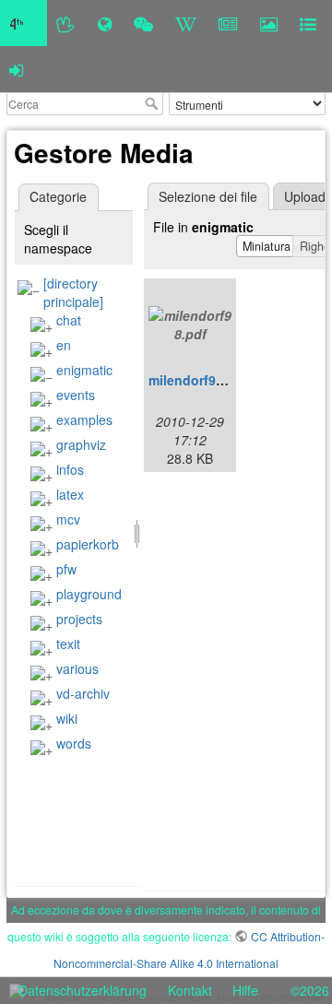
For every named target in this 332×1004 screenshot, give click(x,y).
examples (84, 419)
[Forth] (66, 23)
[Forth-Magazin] (228, 23)
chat (68, 320)
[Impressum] (308, 23)
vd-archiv (83, 693)
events (75, 394)
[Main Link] (23, 23)
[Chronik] (105, 23)
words (73, 743)
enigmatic (84, 369)
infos (70, 469)
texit (68, 643)
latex (70, 494)
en (63, 345)
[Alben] (269, 23)
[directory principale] (73, 292)
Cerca (153, 103)
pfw (66, 569)
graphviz (81, 444)
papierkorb (87, 544)
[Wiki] (186, 23)
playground (89, 594)
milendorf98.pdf (198, 380)
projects (79, 618)
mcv (68, 519)
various (77, 668)
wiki (66, 718)
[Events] (143, 23)
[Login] (16, 69)
